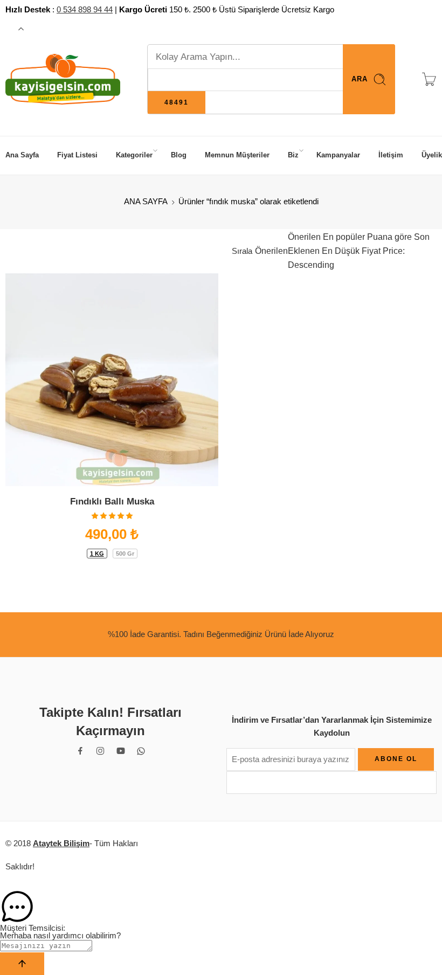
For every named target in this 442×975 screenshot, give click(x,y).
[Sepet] (429, 79)
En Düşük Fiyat (350, 250)
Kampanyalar (338, 155)
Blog (179, 155)
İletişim (390, 155)
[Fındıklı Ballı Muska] (111, 379)
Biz (293, 155)
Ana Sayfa (22, 155)
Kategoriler (134, 155)
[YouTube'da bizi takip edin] (121, 751)
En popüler (343, 236)
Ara (359, 79)
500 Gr (125, 553)
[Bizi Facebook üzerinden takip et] (80, 750)
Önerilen (271, 250)
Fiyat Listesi (77, 155)
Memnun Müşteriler (237, 155)
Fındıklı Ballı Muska (112, 501)
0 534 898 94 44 (85, 9)
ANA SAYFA (146, 201)
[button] (221, 907)
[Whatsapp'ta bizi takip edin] (141, 751)
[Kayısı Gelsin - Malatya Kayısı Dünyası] (62, 79)
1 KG (97, 553)
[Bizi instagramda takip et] (100, 751)
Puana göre (388, 236)
